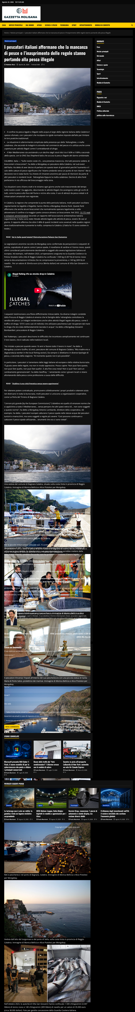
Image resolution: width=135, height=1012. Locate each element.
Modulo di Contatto (102, 25)
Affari (39, 25)
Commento (9, 655)
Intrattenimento (86, 25)
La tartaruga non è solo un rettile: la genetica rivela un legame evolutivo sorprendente (18, 814)
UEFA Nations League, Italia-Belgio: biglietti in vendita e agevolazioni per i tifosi (51, 814)
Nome (7, 687)
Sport (74, 25)
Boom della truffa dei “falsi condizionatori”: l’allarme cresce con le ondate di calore (46, 764)
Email (7, 695)
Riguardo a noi (102, 97)
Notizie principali (16, 25)
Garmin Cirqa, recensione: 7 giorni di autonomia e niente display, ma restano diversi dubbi (83, 814)
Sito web (7, 704)
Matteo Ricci (10, 65)
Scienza (8, 805)
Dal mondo (30, 25)
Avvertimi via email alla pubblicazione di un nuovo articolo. (29, 720)
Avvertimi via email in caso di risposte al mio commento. (26, 716)
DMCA (99, 106)
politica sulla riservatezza (105, 115)
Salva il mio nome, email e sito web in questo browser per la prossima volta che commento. (42, 712)
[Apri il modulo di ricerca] (132, 25)
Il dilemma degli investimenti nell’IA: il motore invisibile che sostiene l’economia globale (115, 814)
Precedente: (24, 633)
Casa (4, 25)
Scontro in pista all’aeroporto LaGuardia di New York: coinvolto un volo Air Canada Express (76, 764)
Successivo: (70, 633)
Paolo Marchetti (11, 773)
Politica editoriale (103, 110)
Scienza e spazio (51, 25)
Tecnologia (64, 25)
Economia (106, 805)
